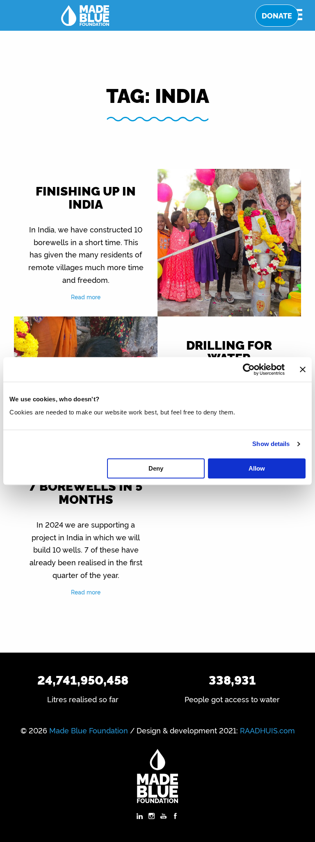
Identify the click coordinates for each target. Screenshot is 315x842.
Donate (277, 15)
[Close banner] (303, 369)
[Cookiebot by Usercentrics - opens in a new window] (249, 369)
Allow (257, 468)
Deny (155, 468)
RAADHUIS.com (267, 730)
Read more (85, 296)
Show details (271, 443)
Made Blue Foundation (88, 730)
